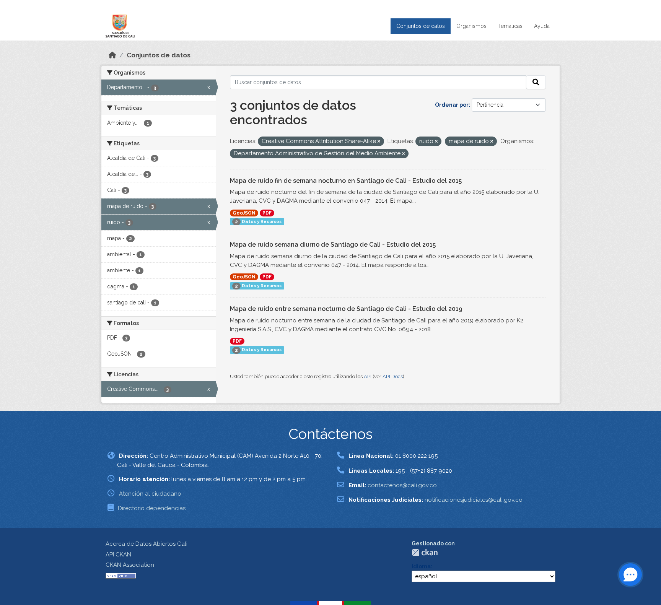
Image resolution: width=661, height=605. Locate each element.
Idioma (421, 566)
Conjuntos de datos (420, 26)
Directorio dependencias (152, 508)
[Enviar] (536, 82)
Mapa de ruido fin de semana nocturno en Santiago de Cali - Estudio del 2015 (346, 180)
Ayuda (542, 26)
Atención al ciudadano (150, 493)
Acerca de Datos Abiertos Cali (146, 543)
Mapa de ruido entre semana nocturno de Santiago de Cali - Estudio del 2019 (346, 308)
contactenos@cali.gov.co (402, 485)
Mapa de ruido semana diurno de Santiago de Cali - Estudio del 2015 (333, 244)
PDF (267, 213)
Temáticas (510, 26)
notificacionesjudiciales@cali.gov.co (474, 499)
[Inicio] (112, 55)
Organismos (471, 26)
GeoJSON (244, 213)
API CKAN (118, 554)
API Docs (393, 376)
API (367, 376)
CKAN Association (130, 564)
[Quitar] (379, 141)
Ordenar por (452, 105)
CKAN (425, 552)
